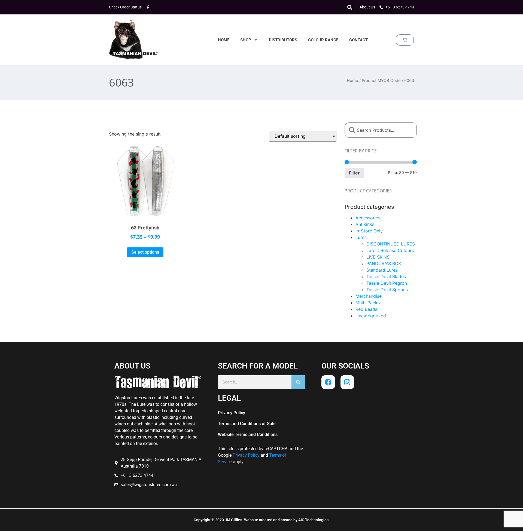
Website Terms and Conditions (248, 434)
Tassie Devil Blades (386, 276)
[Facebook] (328, 382)
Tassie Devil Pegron (386, 283)
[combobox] (381, 130)
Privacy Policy (231, 412)
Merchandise (368, 296)
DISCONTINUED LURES (390, 244)
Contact (358, 40)
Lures (361, 237)
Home (223, 40)
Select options (145, 252)
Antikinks (364, 224)
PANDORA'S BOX (383, 263)
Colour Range (323, 40)
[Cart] (405, 40)
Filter (354, 173)
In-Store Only (369, 231)
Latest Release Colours (390, 250)
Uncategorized (370, 315)
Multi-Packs (367, 302)
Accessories (367, 217)
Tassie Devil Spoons (387, 289)
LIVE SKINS (378, 257)
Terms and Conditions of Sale (247, 423)
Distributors (283, 40)
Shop (245, 40)
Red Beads (366, 309)
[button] (349, 7)
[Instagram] (347, 382)
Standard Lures (382, 270)
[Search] (298, 382)
